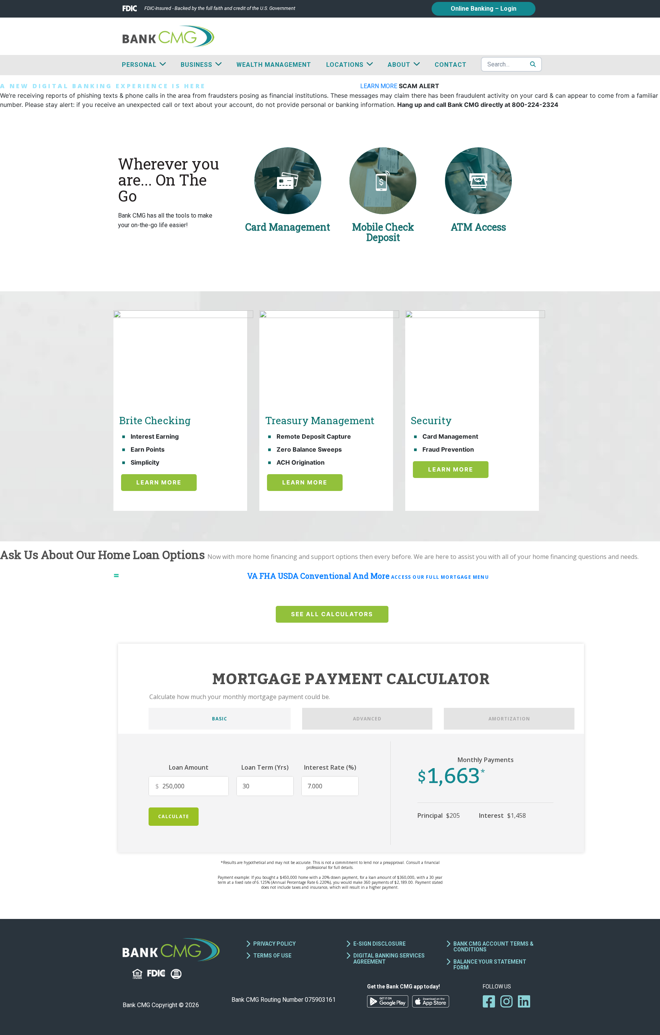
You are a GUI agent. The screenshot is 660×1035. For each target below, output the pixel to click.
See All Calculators (332, 614)
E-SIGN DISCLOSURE (379, 944)
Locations (345, 64)
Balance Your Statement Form (489, 964)
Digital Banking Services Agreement (389, 958)
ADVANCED (367, 718)
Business (196, 64)
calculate (173, 816)
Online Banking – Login (483, 8)
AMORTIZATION (509, 718)
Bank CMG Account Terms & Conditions (493, 947)
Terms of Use (272, 956)
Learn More (158, 482)
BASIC (219, 718)
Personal (139, 64)
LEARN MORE (379, 86)
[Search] (532, 64)
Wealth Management (273, 64)
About (399, 64)
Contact (451, 64)
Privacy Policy (274, 944)
